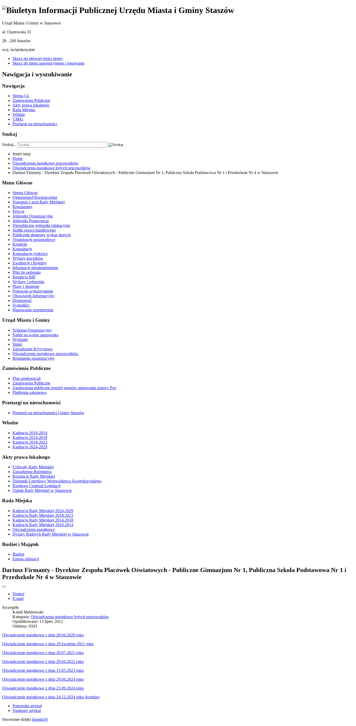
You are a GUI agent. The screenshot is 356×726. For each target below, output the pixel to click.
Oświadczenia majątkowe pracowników (45, 353)
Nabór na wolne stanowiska (35, 335)
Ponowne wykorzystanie (33, 291)
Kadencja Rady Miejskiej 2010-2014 (43, 525)
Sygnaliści (21, 305)
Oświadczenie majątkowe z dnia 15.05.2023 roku (43, 670)
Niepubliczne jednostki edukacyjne (41, 225)
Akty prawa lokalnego (31, 105)
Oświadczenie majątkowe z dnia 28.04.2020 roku (43, 635)
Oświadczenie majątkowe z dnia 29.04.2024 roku (43, 679)
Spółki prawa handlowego (34, 230)
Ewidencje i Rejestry (30, 263)
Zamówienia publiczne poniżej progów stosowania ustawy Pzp (64, 388)
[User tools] (4, 586)
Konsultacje (22, 249)
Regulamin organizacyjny (34, 358)
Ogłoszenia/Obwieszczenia (35, 197)
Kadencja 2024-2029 (30, 447)
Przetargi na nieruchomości (35, 124)
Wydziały (20, 339)
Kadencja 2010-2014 (30, 433)
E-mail (18, 598)
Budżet (18, 554)
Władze (19, 114)
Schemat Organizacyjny (32, 330)
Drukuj (18, 594)
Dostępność (22, 300)
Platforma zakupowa (29, 392)
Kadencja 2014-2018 (30, 437)
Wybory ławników (28, 258)
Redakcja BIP (24, 277)
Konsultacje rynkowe (30, 253)
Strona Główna (25, 192)
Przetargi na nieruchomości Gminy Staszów (48, 413)
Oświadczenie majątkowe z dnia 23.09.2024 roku (43, 688)
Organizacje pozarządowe (34, 239)
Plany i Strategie (26, 286)
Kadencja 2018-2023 (30, 442)
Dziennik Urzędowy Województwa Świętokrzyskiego (57, 481)
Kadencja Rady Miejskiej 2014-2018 (43, 520)
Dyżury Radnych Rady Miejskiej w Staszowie (51, 534)
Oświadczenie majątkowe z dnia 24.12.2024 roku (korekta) (51, 697)
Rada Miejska (24, 110)
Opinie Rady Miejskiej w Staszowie (42, 490)
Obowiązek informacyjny (33, 296)
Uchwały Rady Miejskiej (33, 467)
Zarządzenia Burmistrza (32, 471)
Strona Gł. (21, 96)
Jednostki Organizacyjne (33, 216)
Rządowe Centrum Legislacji (36, 485)
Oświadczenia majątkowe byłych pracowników (70, 617)
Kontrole (20, 244)
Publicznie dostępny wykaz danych (42, 235)
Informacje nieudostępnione (35, 267)
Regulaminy (23, 206)
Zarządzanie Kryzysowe (33, 349)
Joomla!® (40, 719)
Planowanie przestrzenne (33, 310)
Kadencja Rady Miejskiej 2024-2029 (43, 510)
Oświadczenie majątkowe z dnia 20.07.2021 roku (43, 652)
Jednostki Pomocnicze (31, 221)
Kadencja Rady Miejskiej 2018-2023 (43, 515)
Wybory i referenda (28, 282)
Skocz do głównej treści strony (38, 58)
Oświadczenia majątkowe (34, 529)
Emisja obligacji (26, 559)
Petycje (18, 211)
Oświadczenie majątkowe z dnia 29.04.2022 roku (43, 661)
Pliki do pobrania (27, 272)
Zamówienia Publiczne (31, 100)
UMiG (18, 119)
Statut (17, 344)
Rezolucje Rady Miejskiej (34, 476)
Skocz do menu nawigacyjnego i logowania (48, 63)
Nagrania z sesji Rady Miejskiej (39, 202)
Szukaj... (9, 144)
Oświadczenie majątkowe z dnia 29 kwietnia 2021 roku (48, 644)
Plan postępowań (27, 378)
